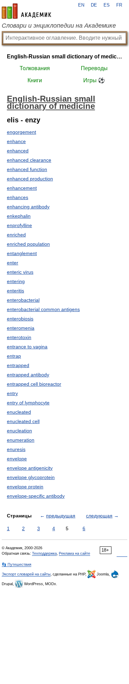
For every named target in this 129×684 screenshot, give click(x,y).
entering (16, 281)
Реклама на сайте (74, 553)
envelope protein (25, 486)
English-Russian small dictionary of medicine (64, 56)
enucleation (19, 430)
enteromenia (20, 328)
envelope (17, 458)
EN (81, 5)
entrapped (18, 365)
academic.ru (26, 11)
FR (119, 5)
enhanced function (27, 169)
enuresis (16, 449)
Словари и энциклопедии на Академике (59, 25)
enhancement (22, 188)
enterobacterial (23, 300)
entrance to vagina (27, 346)
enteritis (15, 290)
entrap (14, 356)
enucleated (19, 412)
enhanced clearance (29, 160)
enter (12, 262)
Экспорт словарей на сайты (26, 574)
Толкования (35, 68)
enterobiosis (20, 318)
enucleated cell (23, 421)
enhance (16, 141)
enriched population (28, 244)
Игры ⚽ (94, 80)
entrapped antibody (28, 374)
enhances (17, 197)
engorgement (21, 132)
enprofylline (19, 225)
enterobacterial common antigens (43, 309)
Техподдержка (44, 553)
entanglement (22, 253)
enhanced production (30, 178)
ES (107, 5)
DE (94, 5)
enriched (16, 234)
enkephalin (19, 216)
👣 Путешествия (16, 564)
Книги (35, 80)
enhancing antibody (28, 206)
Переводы (94, 68)
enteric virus (20, 272)
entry (12, 393)
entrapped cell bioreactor (34, 384)
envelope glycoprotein (31, 477)
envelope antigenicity (30, 468)
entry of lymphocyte (28, 402)
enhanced (18, 150)
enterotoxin (19, 337)
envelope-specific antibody (36, 496)
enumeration (20, 440)
